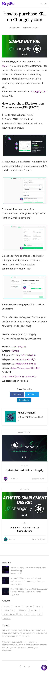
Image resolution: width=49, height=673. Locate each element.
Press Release (8, 610)
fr (24, 523)
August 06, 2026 (16, 584)
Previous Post (24, 432)
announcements (9, 614)
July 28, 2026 (15, 595)
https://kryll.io (19, 346)
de (20, 614)
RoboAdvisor (22, 610)
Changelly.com (38, 91)
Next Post (24, 490)
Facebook (18, 394)
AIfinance (7, 606)
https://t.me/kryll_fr (25, 359)
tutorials (6, 618)
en (27, 614)
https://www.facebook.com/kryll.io (19, 376)
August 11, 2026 (16, 574)
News (38, 606)
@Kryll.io (14, 350)
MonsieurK (29, 412)
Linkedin (25, 400)
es (24, 466)
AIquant (17, 606)
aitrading (34, 610)
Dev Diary (28, 606)
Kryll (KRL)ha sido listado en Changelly (24, 470)
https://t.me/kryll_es (26, 363)
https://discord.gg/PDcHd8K (25, 367)
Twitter (33, 394)
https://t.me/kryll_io (26, 355)
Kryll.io (5, 65)
